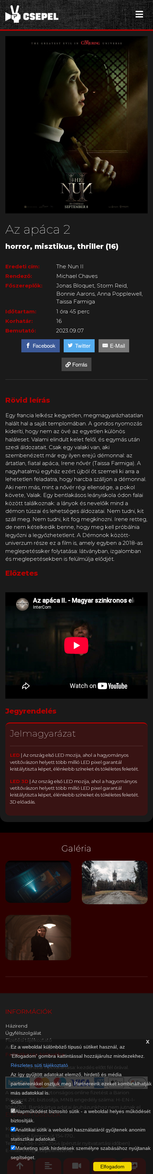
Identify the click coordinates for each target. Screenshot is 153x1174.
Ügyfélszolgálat (23, 1033)
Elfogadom (112, 1166)
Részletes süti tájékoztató (39, 1065)
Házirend (16, 1026)
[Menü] (139, 14)
